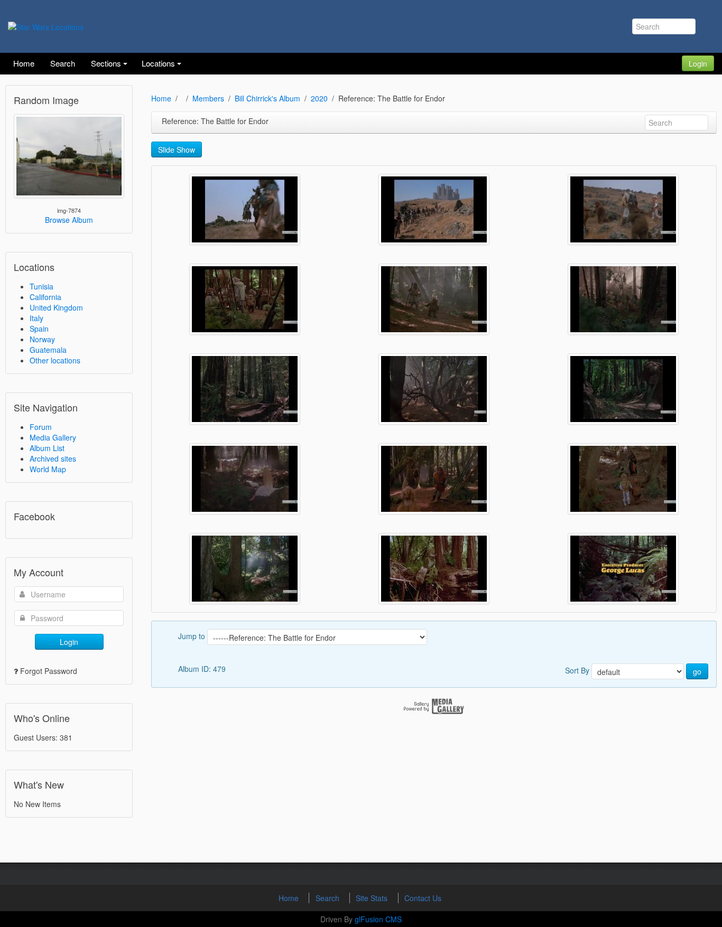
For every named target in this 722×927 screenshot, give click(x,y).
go (697, 671)
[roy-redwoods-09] (623, 478)
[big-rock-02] (433, 209)
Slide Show (176, 149)
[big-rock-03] (623, 209)
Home (161, 98)
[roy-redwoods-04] (244, 389)
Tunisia (41, 286)
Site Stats (373, 898)
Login (698, 63)
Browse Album (69, 219)
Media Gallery (53, 437)
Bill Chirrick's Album (267, 98)
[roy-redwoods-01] (244, 299)
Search (328, 898)
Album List (47, 448)
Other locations (55, 360)
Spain (39, 328)
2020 (319, 98)
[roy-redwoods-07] (244, 478)
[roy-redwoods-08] (433, 478)
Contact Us (422, 898)
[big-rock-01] (244, 209)
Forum (41, 427)
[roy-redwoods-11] (433, 568)
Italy (36, 318)
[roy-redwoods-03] (623, 299)
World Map (48, 469)
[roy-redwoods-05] (433, 389)
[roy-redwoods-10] (244, 568)
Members (208, 98)
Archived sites (53, 458)
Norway (42, 339)
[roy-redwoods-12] (623, 568)
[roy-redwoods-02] (433, 299)
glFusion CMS (378, 919)
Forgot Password (48, 671)
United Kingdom (56, 307)
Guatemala (48, 349)
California (45, 297)
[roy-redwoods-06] (623, 389)
